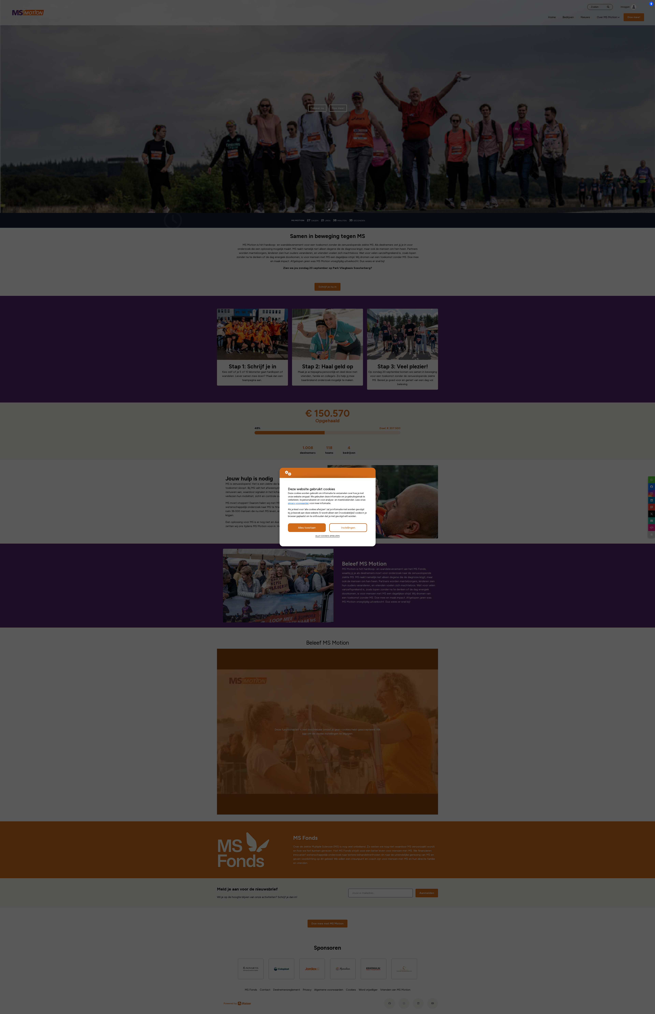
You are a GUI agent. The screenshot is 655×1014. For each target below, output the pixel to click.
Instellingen (348, 527)
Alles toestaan (307, 527)
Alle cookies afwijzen (327, 536)
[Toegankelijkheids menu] (651, 4)
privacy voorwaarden (298, 503)
